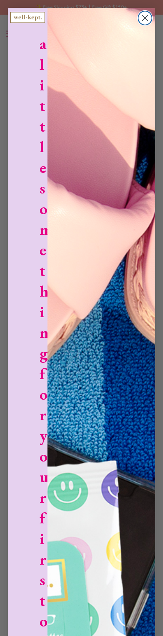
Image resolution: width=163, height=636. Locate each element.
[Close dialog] (145, 18)
